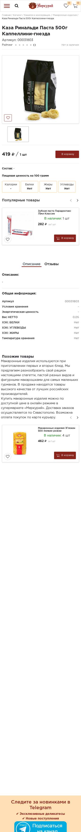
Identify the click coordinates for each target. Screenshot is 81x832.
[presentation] (70, 200)
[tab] (31, 264)
